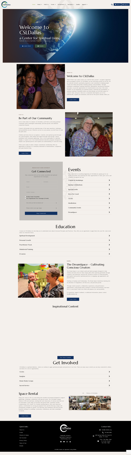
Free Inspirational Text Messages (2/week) (37, 198)
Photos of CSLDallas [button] (91, 393)
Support (84, 4)
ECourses (22, 254)
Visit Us (46, 4)
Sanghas (22, 376)
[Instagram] (67, 441)
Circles (70, 198)
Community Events (74, 208)
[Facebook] (61, 441)
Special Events (73, 189)
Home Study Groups (26, 381)
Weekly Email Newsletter (33, 196)
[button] (90, 181)
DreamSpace (72, 212)
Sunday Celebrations (75, 185)
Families (78, 4)
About (38, 4)
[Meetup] (70, 441)
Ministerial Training (26, 249)
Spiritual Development (27, 236)
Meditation (72, 203)
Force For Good (73, 194)
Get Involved (61, 4)
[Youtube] (64, 441)
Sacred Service (24, 385)
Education (70, 4)
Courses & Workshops (75, 180)
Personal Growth (25, 240)
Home (33, 4)
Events (52, 4)
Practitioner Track (25, 245)
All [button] (83, 393)
